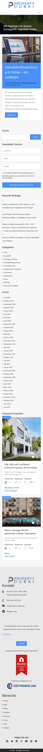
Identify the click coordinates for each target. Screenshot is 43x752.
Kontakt (21, 643)
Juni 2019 (7, 404)
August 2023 (8, 331)
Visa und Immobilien (11, 286)
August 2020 (8, 381)
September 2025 (10, 304)
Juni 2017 (7, 407)
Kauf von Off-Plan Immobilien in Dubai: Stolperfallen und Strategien (20, 239)
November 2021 (9, 354)
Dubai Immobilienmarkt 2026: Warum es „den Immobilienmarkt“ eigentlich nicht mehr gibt (18, 206)
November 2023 (9, 324)
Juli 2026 (7, 298)
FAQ (5, 724)
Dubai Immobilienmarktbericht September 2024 (21, 231)
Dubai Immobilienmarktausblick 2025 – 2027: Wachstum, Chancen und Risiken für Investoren (19, 225)
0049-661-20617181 (14, 600)
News (6, 279)
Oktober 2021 (8, 357)
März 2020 (7, 387)
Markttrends (8, 276)
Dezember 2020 (9, 371)
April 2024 (7, 321)
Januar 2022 (8, 351)
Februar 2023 (8, 337)
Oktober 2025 (8, 301)
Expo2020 (7, 256)
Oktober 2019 (8, 400)
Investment (8, 272)
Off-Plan (7, 282)
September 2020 (10, 377)
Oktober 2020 (8, 374)
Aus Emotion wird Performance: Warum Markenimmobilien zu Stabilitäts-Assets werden (19, 216)
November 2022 (9, 341)
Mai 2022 (7, 347)
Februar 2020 (8, 390)
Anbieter (7, 712)
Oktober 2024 (8, 308)
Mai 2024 (7, 317)
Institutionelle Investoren (12, 269)
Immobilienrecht (9, 266)
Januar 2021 (8, 367)
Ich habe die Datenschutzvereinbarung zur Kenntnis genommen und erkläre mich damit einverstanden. (18, 175)
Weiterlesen (11, 115)
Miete (6, 708)
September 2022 (10, 344)
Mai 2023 (7, 334)
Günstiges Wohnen (10, 259)
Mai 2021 (7, 364)
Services (7, 716)
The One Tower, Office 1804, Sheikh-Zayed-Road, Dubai (17, 593)
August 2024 (8, 311)
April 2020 (7, 384)
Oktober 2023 (8, 327)
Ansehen (21, 452)
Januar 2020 (8, 394)
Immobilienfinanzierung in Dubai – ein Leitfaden (21, 72)
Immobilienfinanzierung (28, 83)
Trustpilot (6, 634)
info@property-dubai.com (16, 606)
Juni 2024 (7, 314)
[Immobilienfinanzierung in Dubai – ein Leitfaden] (21, 50)
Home (6, 701)
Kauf (5, 704)
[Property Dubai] (21, 7)
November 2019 (9, 397)
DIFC (5, 253)
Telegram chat (12, 611)
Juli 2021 (7, 361)
